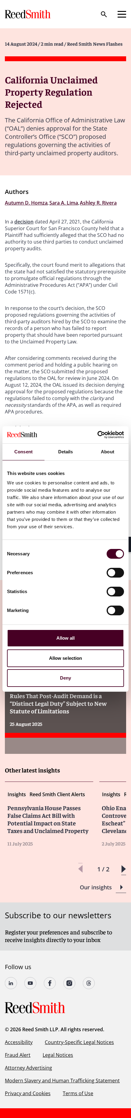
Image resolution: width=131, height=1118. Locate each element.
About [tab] (107, 451)
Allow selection (65, 658)
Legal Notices (58, 1055)
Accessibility (19, 1042)
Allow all (65, 638)
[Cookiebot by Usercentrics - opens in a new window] (97, 435)
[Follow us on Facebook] (50, 983)
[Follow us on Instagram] (69, 983)
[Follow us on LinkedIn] (11, 983)
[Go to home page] (28, 14)
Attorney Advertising (28, 1067)
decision (24, 221)
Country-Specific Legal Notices (79, 1042)
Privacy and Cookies (28, 1093)
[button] (123, 869)
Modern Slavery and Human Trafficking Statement (62, 1080)
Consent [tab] (23, 451)
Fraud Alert (17, 1055)
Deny (65, 677)
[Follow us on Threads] (89, 983)
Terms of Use (78, 1093)
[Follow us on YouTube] (30, 983)
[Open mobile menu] (122, 14)
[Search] (104, 14)
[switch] (115, 573)
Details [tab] (65, 451)
